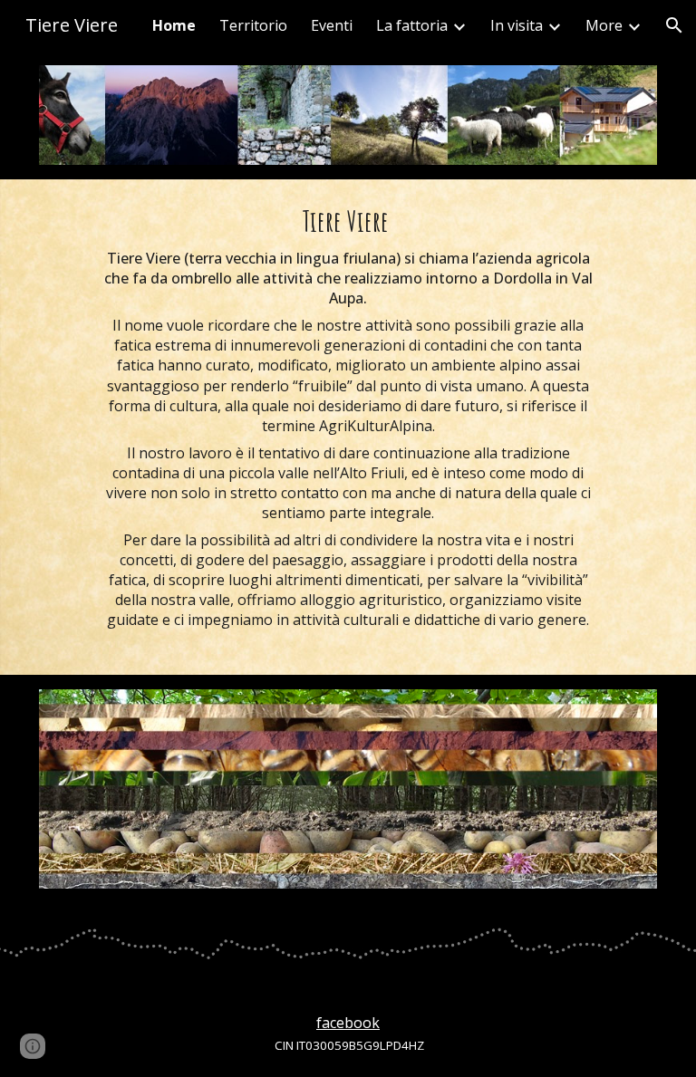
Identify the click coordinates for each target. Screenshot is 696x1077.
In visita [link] (516, 25)
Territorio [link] (253, 25)
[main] (348, 427)
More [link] (604, 25)
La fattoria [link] (412, 25)
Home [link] (174, 25)
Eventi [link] (332, 25)
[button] (674, 25)
